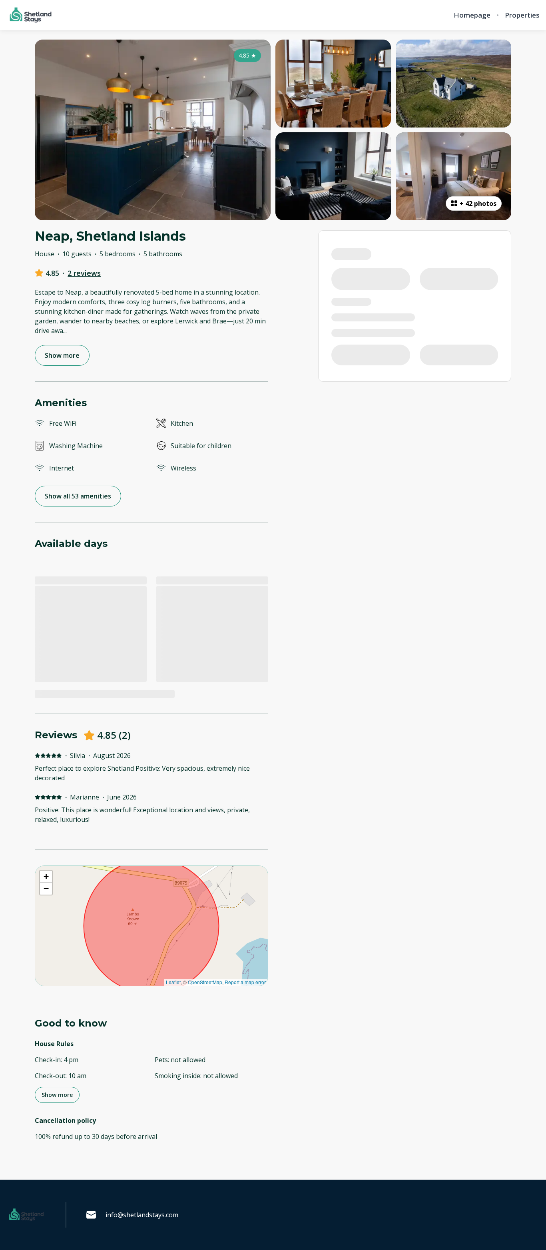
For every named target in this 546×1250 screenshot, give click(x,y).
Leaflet (173, 982)
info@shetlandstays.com (142, 1214)
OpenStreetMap (205, 982)
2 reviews (84, 273)
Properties (522, 15)
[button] (46, 877)
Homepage (472, 15)
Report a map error (245, 982)
